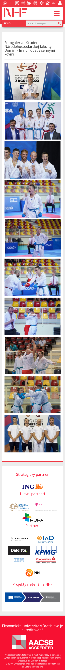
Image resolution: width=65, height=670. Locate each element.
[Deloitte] (19, 550)
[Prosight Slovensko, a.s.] (19, 538)
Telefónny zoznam (47, 3)
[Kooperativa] (46, 559)
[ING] (32, 486)
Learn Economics (22, 3)
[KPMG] (46, 550)
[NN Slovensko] (32, 572)
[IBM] (19, 559)
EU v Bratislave (4, 3)
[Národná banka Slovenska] (19, 506)
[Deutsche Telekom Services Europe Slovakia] (46, 506)
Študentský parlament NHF (35, 3)
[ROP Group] (32, 517)
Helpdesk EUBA (53, 3)
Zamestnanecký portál (59, 3)
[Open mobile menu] (56, 13)
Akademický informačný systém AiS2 (41, 3)
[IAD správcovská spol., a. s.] (46, 538)
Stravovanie (28, 3)
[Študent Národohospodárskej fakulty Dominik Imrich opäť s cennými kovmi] (32, 81)
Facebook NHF (10, 3)
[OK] (61, 23)
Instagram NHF (16, 3)
